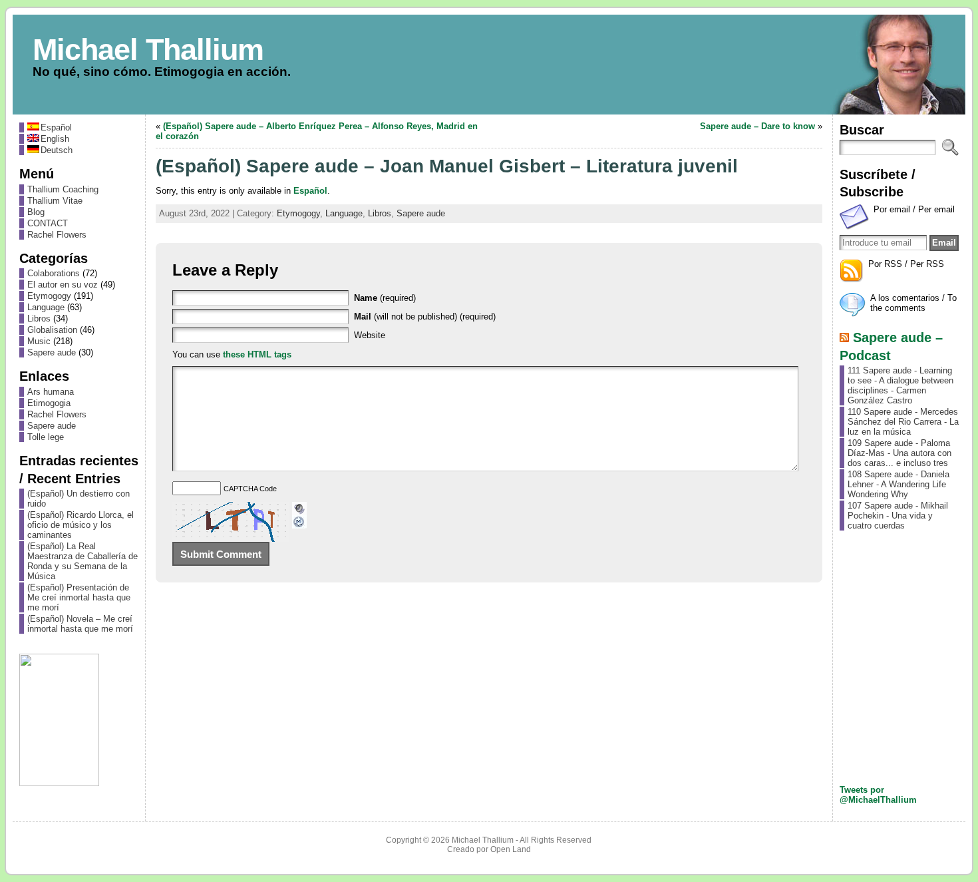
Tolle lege (45, 437)
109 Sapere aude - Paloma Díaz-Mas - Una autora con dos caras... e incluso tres (899, 453)
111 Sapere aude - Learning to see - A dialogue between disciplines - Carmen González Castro (900, 385)
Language (46, 307)
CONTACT (47, 223)
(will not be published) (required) (425, 317)
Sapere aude (51, 352)
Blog (36, 212)
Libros (39, 319)
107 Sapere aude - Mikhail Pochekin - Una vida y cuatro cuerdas (898, 516)
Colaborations (53, 273)
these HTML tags (257, 354)
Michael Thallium (148, 49)
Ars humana (50, 392)
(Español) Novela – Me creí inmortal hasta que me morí (80, 624)
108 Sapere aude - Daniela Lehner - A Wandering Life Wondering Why (898, 484)
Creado (460, 849)
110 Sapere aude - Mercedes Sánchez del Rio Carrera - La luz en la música (903, 422)
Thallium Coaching (62, 189)
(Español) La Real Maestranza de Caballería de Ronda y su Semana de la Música (82, 561)
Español (310, 191)
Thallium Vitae (54, 201)
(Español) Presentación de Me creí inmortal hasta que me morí (78, 597)
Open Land (510, 849)
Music (39, 341)
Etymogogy (49, 296)
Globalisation (52, 330)
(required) (385, 298)
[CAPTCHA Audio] (299, 507)
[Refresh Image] (299, 524)
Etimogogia (49, 403)
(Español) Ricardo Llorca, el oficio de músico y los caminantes (80, 525)
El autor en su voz (62, 285)
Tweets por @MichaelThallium (878, 795)
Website (369, 335)
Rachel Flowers (56, 235)
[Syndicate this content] (844, 337)
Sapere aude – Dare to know (757, 126)
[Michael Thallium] (489, 64)
